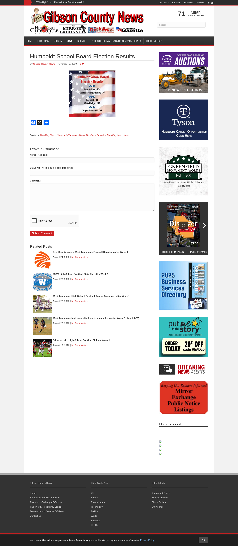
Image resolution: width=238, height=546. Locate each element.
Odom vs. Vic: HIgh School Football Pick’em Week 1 (81, 340)
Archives (200, 3)
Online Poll (157, 503)
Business (95, 517)
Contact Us (164, 3)
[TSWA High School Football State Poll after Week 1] (42, 282)
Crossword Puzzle (161, 489)
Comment (35, 180)
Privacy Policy (147, 540)
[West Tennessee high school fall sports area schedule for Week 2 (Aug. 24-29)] (42, 326)
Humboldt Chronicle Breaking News (104, 135)
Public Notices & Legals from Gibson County (116, 41)
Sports (58, 41)
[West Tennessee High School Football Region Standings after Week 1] (42, 304)
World (94, 512)
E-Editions (43, 41)
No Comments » (79, 257)
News (69, 41)
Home (29, 41)
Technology (97, 503)
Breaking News (48, 135)
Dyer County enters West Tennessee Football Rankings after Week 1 (90, 252)
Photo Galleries (160, 499)
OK (203, 540)
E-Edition (176, 3)
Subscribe (188, 3)
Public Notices (154, 41)
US (92, 489)
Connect (82, 41)
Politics (94, 508)
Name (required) (39, 154)
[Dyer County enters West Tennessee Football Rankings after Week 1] (42, 259)
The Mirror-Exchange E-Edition (46, 499)
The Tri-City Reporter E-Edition (46, 503)
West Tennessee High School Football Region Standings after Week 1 (91, 296)
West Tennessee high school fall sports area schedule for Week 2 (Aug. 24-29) (96, 318)
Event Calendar (160, 494)
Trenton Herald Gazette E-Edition (47, 508)
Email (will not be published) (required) (51, 167)
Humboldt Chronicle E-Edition (45, 494)
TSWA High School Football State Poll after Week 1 (60, 2)
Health (94, 522)
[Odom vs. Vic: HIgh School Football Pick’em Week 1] (42, 348)
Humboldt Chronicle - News (71, 135)
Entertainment (98, 499)
